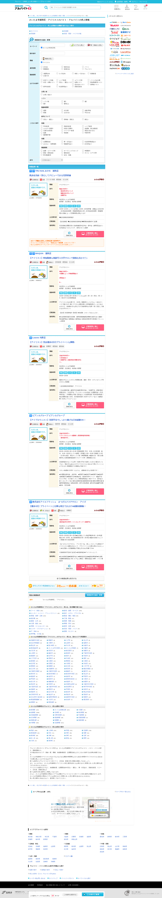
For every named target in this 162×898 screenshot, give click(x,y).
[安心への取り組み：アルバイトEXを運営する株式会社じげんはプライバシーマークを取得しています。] (128, 893)
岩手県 (30, 849)
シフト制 (46, 101)
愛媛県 (117, 849)
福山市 (50, 694)
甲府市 (86, 676)
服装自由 (66, 153)
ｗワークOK (78, 80)
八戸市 (68, 640)
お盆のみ (46, 76)
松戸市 (50, 656)
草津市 (50, 684)
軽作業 (33, 618)
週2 (85, 101)
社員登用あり (63, 86)
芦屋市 (68, 689)
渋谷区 (86, 663)
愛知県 (102, 836)
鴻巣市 (86, 650)
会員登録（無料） (123, 2)
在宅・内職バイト (49, 82)
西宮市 (50, 689)
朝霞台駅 (34, 720)
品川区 (33, 663)
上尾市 (33, 653)
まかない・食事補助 (49, 144)
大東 (32, 740)
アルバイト (88, 69)
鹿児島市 (86, 699)
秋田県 (45, 849)
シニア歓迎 (62, 80)
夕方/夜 (66, 110)
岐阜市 (50, 679)
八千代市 (34, 658)
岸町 (67, 735)
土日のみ (66, 112)
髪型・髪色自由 (48, 153)
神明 (85, 738)
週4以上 (66, 104)
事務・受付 (67, 623)
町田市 (68, 668)
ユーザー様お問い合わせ (37, 878)
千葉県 (54, 836)
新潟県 (74, 846)
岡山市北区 (87, 692)
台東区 (50, 661)
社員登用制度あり (90, 142)
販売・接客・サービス (71, 610)
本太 (49, 733)
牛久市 (68, 645)
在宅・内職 (67, 155)
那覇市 (33, 702)
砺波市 (33, 676)
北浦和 (86, 730)
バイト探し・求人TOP (35, 15)
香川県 (109, 849)
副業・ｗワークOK (49, 151)
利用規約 (40, 885)
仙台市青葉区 (35, 643)
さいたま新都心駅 (60, 710)
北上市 (86, 640)
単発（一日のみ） (80, 73)
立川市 (33, 668)
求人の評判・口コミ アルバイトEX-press (43, 874)
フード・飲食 (35, 610)
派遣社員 (66, 69)
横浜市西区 (87, 668)
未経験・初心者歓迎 (91, 128)
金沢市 (50, 676)
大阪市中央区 (52, 686)
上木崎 (50, 730)
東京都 (30, 836)
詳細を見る (69, 235)
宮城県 (38, 846)
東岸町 (50, 740)
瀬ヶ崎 (50, 738)
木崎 (49, 735)
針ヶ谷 (33, 738)
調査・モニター (69, 631)
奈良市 (86, 689)
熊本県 (38, 859)
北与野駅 (34, 717)
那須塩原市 (34, 648)
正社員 (45, 67)
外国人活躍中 (68, 128)
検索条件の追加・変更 (94, 595)
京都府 (81, 836)
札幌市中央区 (35, 640)
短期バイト (78, 82)
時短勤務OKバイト (96, 82)
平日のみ (87, 112)
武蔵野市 (51, 668)
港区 (85, 658)
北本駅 (57, 712)
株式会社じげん (20, 892)
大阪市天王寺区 (89, 684)
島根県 (125, 846)
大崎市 (50, 643)
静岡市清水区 (70, 679)
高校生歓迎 (78, 86)
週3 (44, 104)
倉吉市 (68, 692)
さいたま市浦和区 (53, 15)
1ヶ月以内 (62, 73)
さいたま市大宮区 (54, 648)
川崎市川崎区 (35, 671)
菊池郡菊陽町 (35, 699)
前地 (67, 738)
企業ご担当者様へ (74, 885)
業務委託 (46, 69)
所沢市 (50, 650)
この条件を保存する (70, 894)
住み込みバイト (79, 84)
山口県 (117, 846)
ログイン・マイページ (139, 2)
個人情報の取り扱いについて (55, 885)
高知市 (86, 694)
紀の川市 (51, 692)
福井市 (68, 676)
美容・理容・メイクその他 (72, 33)
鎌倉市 (68, 671)
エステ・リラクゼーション (39, 628)
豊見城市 (51, 702)
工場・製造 (67, 618)
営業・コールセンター (38, 626)
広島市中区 (34, 694)
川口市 (33, 650)
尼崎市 (33, 689)
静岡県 (109, 836)
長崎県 (54, 859)
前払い (86, 119)
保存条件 (127, 9)
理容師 (33, 33)
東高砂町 (34, 733)
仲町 (67, 733)
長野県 (66, 846)
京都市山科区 (70, 684)
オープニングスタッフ (70, 151)
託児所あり (88, 144)
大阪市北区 (34, 686)
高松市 (68, 694)
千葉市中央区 (88, 653)
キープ (145, 7)
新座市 (68, 653)
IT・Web (34, 631)
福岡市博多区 (52, 697)
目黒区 (50, 663)
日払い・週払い (48, 119)
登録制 (65, 133)
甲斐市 (33, 679)
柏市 (67, 656)
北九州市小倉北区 (36, 697)
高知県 (102, 852)
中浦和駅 (81, 715)
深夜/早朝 (87, 110)
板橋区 (50, 666)
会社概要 (31, 885)
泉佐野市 (69, 686)
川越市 (86, 648)
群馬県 (45, 839)
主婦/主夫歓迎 (47, 130)
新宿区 (33, 661)
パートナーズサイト (67, 878)
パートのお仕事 (95, 80)
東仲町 (33, 735)
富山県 (89, 846)
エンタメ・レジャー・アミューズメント (44, 613)
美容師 (66, 31)
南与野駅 (81, 712)
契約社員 (66, 67)
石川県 (66, 849)
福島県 (45, 846)
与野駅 (33, 722)
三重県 (125, 836)
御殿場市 (51, 681)
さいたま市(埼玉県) (49, 48)
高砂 (32, 730)
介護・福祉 (34, 623)
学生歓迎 (46, 126)
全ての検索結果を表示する (67, 578)
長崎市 (86, 697)
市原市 (86, 656)
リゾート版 (69, 856)
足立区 (68, 666)
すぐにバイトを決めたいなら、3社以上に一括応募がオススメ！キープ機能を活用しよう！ (66, 586)
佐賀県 (38, 861)
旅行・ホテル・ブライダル (72, 613)
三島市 (86, 679)
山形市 (68, 643)
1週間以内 (46, 73)
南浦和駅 (57, 717)
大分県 (30, 861)
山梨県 (81, 846)
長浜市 (33, 684)
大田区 (68, 663)
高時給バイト (94, 84)
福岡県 (30, 859)
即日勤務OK (47, 155)
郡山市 (33, 645)
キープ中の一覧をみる (123, 792)
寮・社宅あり (68, 142)
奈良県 (66, 839)
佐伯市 (68, 699)
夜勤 (44, 112)
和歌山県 (74, 839)
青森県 (38, 849)
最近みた (136, 9)
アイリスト (46, 62)
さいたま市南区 (71, 648)
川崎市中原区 (52, 671)
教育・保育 (67, 626)
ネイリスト (34, 31)
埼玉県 (45, 15)
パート (86, 67)
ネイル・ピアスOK (90, 153)
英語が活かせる (89, 130)
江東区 (86, 661)
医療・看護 (67, 621)
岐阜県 (117, 836)
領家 (85, 733)
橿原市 (33, 692)
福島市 (86, 643)
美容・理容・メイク (64, 15)
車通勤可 (87, 151)
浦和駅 (33, 712)
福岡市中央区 (70, 697)
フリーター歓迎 (68, 130)
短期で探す (33, 870)
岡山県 (109, 846)
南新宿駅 (81, 720)
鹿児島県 (46, 859)
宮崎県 (45, 861)
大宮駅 (80, 710)
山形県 (53, 846)
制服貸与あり (68, 144)
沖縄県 (53, 861)
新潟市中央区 (70, 674)
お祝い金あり (47, 94)
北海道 (30, 846)
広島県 (102, 846)
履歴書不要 (46, 135)
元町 (85, 735)
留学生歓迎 (46, 86)
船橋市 (33, 656)
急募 (44, 133)
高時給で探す (45, 870)
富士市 (33, 681)
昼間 (44, 110)
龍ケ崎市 (51, 645)
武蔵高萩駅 (82, 717)
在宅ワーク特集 (48, 80)
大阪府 (66, 836)
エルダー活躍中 (48, 128)
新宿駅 (33, 710)
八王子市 (86, 666)
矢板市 (86, 645)
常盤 (67, 730)
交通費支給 (46, 142)
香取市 (50, 658)
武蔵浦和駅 (34, 715)
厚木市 (33, 674)
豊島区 (33, 666)
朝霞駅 (57, 720)
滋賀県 (89, 836)
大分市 (50, 699)
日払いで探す (59, 870)
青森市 (50, 640)
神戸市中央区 (88, 686)
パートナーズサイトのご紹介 (125, 73)
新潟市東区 (52, 674)
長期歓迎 (93, 73)
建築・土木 (34, 621)
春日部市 (69, 650)
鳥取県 (102, 849)
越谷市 (50, 653)
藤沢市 (86, 671)
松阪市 (68, 681)
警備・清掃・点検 (36, 616)
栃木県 (38, 839)
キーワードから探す (84, 878)
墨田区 (68, 661)
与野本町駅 (58, 715)
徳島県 (125, 849)
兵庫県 (74, 836)
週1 (64, 101)
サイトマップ (53, 878)
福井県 (74, 849)
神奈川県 (38, 836)
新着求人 (117, 9)
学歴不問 (87, 133)
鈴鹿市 (86, 681)
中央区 (68, 658)
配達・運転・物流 (69, 616)
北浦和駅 (57, 722)
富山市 (86, 674)
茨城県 (30, 839)
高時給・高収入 (68, 119)
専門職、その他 (36, 634)
